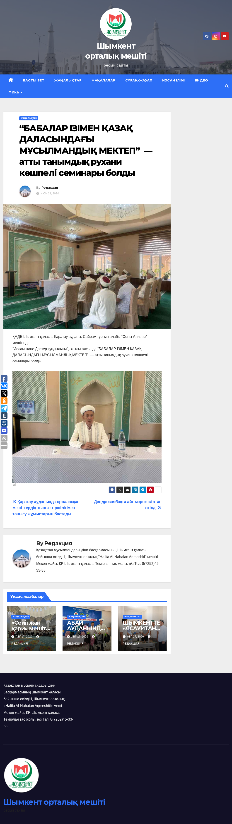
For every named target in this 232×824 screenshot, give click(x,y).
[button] (227, 86)
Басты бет (33, 80)
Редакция (49, 188)
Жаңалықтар (68, 80)
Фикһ (14, 92)
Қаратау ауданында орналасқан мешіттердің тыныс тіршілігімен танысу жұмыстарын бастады (46, 507)
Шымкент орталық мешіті (54, 802)
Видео (201, 80)
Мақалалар (103, 80)
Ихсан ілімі (173, 80)
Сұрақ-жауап (138, 80)
